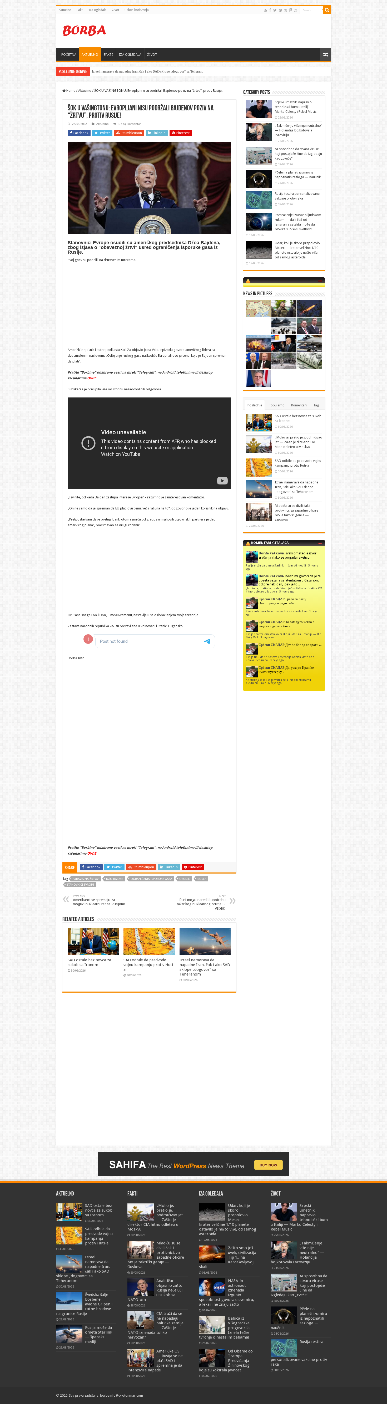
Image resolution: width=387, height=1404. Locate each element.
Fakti (80, 10)
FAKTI (108, 55)
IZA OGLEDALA (130, 55)
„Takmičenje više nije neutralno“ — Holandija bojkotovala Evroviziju (298, 130)
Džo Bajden (114, 879)
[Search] (327, 10)
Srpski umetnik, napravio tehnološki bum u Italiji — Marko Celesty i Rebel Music (295, 107)
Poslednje (254, 405)
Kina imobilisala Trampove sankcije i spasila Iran (276, 611)
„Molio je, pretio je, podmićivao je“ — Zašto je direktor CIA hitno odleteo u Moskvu (298, 442)
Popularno (277, 405)
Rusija (201, 879)
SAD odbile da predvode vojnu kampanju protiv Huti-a (149, 965)
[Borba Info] (85, 30)
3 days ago (267, 637)
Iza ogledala (98, 10)
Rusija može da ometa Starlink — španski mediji (276, 565)
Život (115, 10)
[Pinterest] (280, 10)
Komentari (299, 405)
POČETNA (68, 55)
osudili (184, 879)
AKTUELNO (90, 55)
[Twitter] (275, 10)
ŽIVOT (152, 55)
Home (70, 91)
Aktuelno (65, 10)
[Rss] (265, 10)
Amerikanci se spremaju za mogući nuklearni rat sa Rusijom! (99, 900)
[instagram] (296, 10)
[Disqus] (149, 1072)
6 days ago (275, 683)
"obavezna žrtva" (86, 879)
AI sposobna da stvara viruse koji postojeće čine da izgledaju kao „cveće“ (298, 153)
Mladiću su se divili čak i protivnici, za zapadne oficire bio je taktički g (143, 71)
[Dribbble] (286, 10)
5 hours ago (287, 591)
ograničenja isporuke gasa (151, 879)
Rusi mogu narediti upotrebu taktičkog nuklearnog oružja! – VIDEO (201, 902)
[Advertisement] (231, 31)
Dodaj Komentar (129, 124)
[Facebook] (270, 10)
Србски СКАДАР (272, 599)
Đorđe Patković (272, 553)
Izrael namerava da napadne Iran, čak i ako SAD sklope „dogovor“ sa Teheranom (205, 967)
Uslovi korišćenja (137, 10)
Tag (316, 405)
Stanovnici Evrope (80, 884)
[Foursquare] (290, 10)
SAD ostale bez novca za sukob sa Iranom (89, 962)
